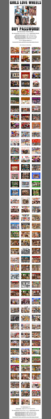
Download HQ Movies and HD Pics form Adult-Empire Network (25, 42)
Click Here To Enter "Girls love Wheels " (25, 31)
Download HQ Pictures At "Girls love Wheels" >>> (25, 25)
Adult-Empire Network (34, 33)
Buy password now (16, 33)
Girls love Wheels (27, 5)
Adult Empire (25, 406)
